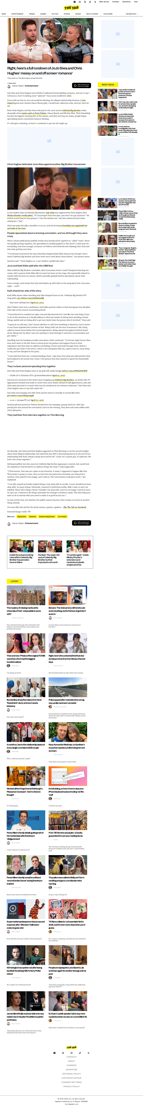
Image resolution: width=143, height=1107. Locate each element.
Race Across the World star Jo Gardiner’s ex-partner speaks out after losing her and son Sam (67, 747)
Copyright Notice (71, 1078)
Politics (55, 14)
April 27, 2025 (58, 375)
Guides (78, 14)
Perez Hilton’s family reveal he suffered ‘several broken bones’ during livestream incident (24, 880)
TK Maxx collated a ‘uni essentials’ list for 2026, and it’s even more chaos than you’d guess (67, 924)
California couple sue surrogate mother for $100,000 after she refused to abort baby (126, 238)
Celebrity (32, 516)
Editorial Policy (71, 1074)
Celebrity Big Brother (64, 380)
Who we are (104, 2)
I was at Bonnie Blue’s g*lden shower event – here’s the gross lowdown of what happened (127, 93)
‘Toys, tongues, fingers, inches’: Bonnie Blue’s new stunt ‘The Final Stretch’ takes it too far (127, 251)
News (4, 14)
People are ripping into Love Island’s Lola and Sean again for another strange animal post (67, 970)
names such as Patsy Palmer (34, 113)
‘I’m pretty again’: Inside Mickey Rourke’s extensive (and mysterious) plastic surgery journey (78, 560)
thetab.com (67, 1099)
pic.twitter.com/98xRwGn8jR (31, 298)
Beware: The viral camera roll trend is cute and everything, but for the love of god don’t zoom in (67, 611)
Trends (32, 14)
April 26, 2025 (37, 302)
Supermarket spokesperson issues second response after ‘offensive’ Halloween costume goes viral (26, 924)
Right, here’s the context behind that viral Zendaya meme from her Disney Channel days (67, 658)
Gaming (43, 14)
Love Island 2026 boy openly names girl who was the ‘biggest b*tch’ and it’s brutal (127, 202)
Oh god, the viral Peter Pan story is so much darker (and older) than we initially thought (127, 263)
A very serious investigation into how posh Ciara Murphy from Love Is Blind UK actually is (127, 130)
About (71, 1061)
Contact (115, 2)
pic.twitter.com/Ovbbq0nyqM (20, 395)
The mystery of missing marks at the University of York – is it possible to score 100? (24, 611)
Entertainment (18, 14)
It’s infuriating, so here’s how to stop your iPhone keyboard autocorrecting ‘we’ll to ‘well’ (66, 791)
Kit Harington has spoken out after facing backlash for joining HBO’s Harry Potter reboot (24, 970)
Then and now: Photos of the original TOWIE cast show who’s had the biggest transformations (26, 658)
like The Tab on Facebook (74, 507)
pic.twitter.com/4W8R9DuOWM (73, 371)
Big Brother (22, 516)
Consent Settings (71, 1082)
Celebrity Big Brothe (71, 110)
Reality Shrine (92, 14)
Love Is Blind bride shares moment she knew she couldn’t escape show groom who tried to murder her (127, 118)
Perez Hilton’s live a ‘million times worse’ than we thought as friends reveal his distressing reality (128, 215)
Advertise (126, 2)
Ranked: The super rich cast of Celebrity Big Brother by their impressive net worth (49, 558)
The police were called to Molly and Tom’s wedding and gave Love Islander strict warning (66, 880)
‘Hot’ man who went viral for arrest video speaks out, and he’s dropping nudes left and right (127, 105)
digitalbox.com (73, 1104)
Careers (71, 1065)
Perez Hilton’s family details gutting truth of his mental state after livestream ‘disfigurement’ (25, 836)
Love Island (62, 516)
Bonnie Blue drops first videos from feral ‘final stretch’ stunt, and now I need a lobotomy (24, 703)
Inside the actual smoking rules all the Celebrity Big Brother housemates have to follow (21, 558)
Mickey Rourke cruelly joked (19, 215)
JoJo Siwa (50, 213)
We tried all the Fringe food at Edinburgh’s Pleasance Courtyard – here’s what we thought (24, 791)
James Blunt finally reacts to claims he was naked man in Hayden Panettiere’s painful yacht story (25, 1016)
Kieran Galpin (18, 86)
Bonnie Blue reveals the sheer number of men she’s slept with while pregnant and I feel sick (127, 226)
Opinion (67, 14)
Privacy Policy (71, 1086)
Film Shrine (108, 14)
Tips (136, 2)
